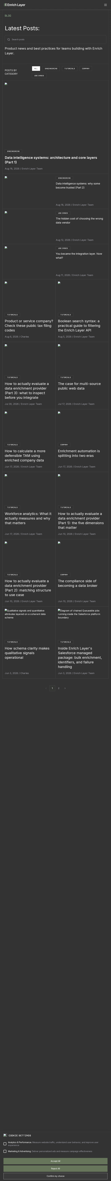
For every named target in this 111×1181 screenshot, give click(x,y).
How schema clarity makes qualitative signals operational (27, 653)
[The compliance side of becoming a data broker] (82, 557)
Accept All (55, 1161)
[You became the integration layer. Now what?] (29, 261)
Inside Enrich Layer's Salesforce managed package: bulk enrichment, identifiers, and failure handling (80, 657)
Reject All (55, 1168)
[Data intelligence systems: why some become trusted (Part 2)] (29, 191)
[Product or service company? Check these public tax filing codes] (29, 297)
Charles (25, 336)
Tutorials (69, 68)
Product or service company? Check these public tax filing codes (29, 325)
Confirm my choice (55, 1176)
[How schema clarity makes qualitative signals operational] (29, 624)
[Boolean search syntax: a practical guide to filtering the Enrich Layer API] (82, 297)
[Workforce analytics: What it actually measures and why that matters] (29, 489)
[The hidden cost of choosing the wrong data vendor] (29, 226)
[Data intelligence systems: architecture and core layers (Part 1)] (55, 114)
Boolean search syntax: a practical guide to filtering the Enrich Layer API (79, 325)
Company (85, 68)
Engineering (51, 68)
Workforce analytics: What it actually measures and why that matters (28, 518)
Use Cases (39, 76)
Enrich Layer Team (32, 168)
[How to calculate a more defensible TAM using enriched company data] (29, 427)
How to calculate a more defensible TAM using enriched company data (25, 455)
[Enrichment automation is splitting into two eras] (82, 427)
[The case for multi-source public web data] (82, 359)
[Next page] (65, 688)
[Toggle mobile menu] (105, 5)
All (36, 68)
